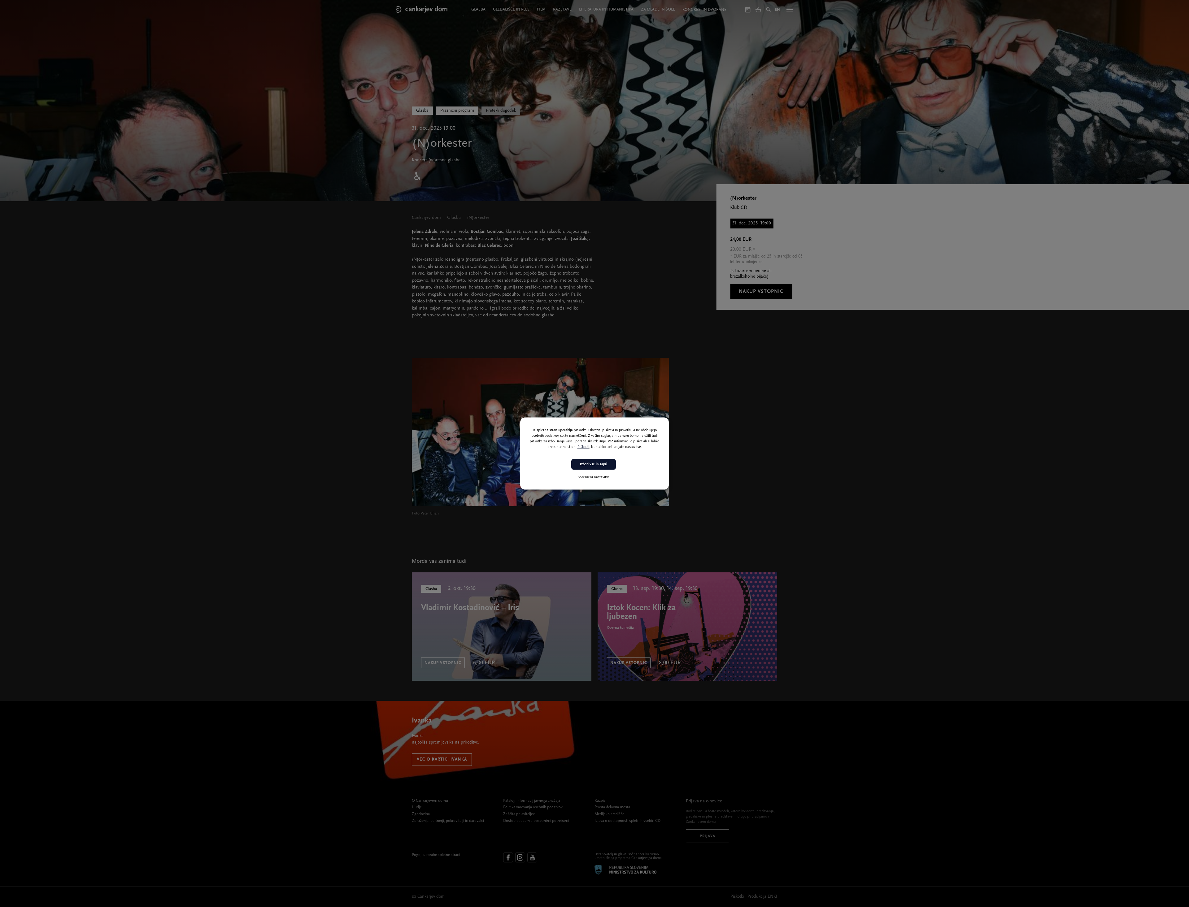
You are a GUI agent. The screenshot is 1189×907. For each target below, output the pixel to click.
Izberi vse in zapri (593, 464)
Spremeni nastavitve (594, 477)
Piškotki (583, 447)
